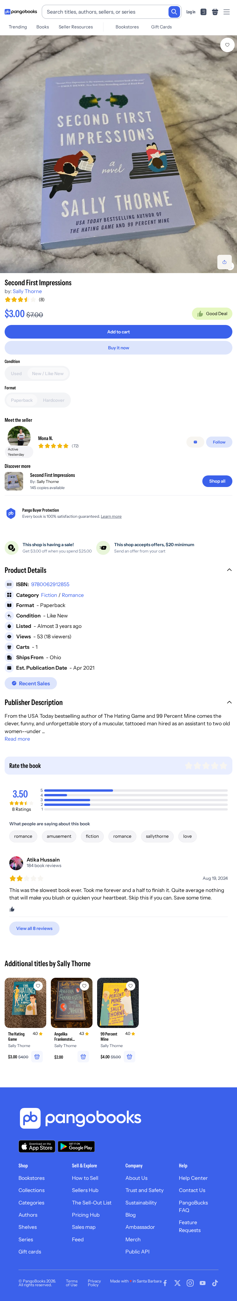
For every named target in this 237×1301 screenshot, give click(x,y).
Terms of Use (71, 1283)
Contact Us (192, 1190)
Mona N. (45, 438)
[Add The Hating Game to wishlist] (38, 986)
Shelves (27, 1227)
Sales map (84, 1227)
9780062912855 (50, 584)
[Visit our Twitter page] (177, 1283)
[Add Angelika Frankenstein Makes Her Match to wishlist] (84, 986)
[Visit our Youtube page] (202, 1283)
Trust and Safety (144, 1190)
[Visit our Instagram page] (190, 1283)
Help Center (193, 1178)
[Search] (174, 12)
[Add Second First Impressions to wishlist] (227, 45)
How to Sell (85, 1178)
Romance (73, 595)
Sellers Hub (85, 1190)
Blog (130, 1215)
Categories (31, 1203)
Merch (133, 1239)
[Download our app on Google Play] (76, 1146)
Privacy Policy (94, 1283)
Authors (27, 1215)
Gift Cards (161, 27)
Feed (78, 1239)
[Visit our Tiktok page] (215, 1283)
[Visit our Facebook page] (165, 1283)
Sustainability (141, 1203)
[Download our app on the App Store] (36, 1146)
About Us (136, 1178)
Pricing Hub (86, 1215)
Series (25, 1239)
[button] (118, 570)
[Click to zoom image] (118, 154)
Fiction (49, 595)
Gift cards (29, 1252)
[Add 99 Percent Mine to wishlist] (130, 986)
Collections (31, 1190)
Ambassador (140, 1227)
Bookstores (127, 27)
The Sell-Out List (92, 1203)
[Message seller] (195, 442)
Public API (137, 1252)
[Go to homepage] (21, 12)
